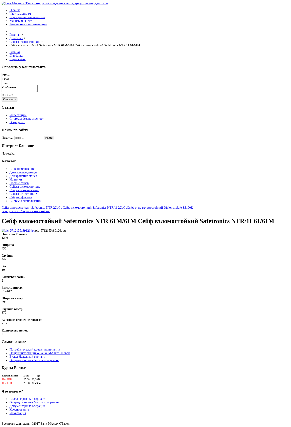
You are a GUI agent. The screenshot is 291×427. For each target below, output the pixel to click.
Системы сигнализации (26, 201)
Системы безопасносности (28, 118)
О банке (15, 10)
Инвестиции (18, 115)
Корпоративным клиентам (27, 17)
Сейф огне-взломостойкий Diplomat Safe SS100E (160, 207)
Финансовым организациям (28, 24)
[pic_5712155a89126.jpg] (18, 230)
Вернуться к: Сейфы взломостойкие (26, 211)
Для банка (16, 55)
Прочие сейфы (19, 183)
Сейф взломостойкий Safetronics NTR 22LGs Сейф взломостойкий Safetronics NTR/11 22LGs (64, 207)
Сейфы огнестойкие (23, 193)
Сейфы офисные (21, 197)
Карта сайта (18, 59)
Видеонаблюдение (22, 168)
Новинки (16, 179)
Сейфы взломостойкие (25, 186)
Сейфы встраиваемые (24, 190)
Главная (15, 52)
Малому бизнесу (21, 20)
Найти (48, 137)
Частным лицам (20, 13)
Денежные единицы (23, 172)
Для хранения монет (23, 176)
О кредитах (17, 122)
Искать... (7, 137)
